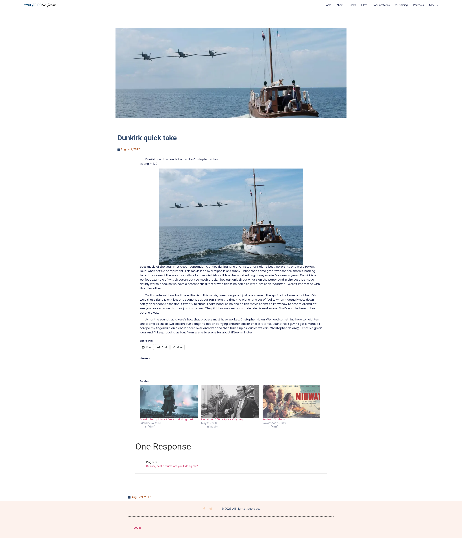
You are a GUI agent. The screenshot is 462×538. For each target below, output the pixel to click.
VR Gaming (401, 5)
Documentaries (381, 5)
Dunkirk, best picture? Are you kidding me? (166, 419)
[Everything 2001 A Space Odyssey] (230, 401)
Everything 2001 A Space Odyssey (222, 419)
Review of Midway (274, 419)
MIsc (432, 5)
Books (352, 5)
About (340, 5)
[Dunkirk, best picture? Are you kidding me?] (169, 401)
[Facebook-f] (204, 508)
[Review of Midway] (291, 401)
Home (327, 5)
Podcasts (418, 5)
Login (137, 527)
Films (364, 5)
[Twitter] (211, 508)
